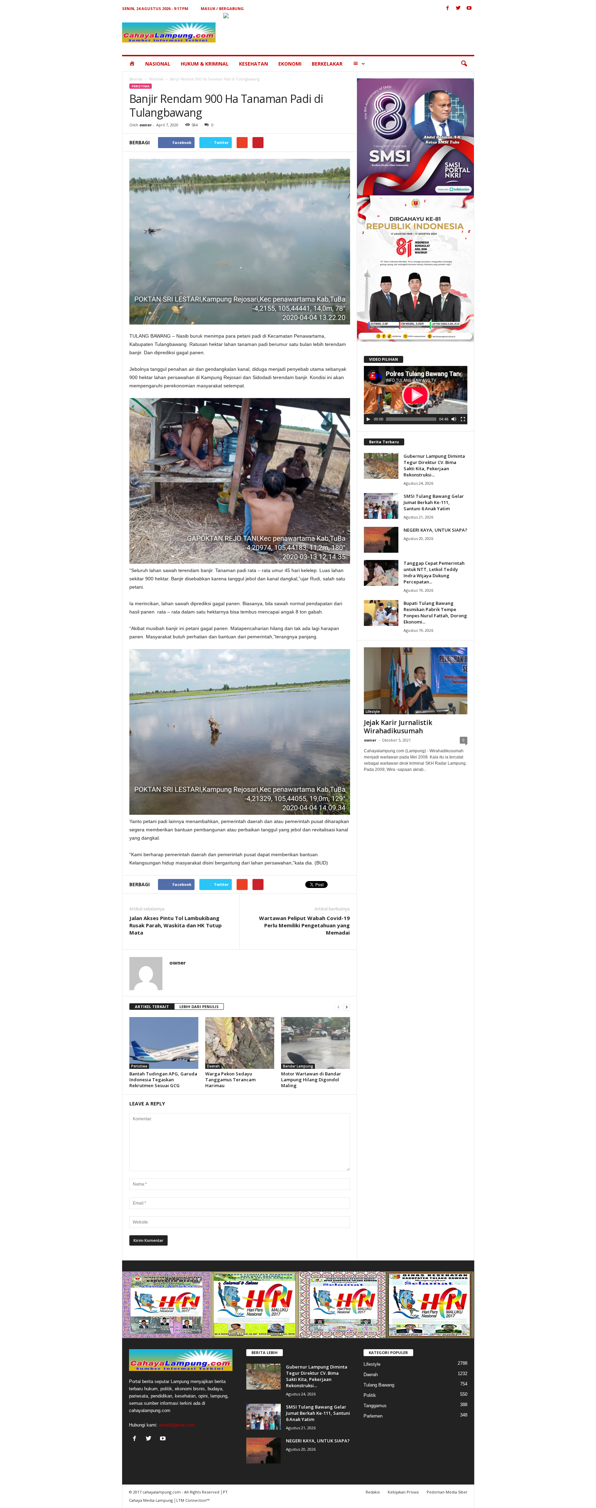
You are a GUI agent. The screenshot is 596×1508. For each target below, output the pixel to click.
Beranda (135, 79)
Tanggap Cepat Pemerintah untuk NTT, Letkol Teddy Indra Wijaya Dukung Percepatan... (434, 572)
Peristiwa (156, 79)
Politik (370, 1395)
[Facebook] (448, 8)
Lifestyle (373, 711)
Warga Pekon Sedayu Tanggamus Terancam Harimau (230, 1080)
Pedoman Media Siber (447, 1492)
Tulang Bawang (379, 1385)
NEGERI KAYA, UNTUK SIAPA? (435, 530)
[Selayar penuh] (463, 419)
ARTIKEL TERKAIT (152, 1006)
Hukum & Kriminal (205, 63)
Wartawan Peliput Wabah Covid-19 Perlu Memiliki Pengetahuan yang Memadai (304, 925)
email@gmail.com (177, 1425)
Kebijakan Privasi (403, 1492)
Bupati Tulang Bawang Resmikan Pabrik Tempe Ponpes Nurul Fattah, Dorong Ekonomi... (435, 612)
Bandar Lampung (298, 1066)
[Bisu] (454, 419)
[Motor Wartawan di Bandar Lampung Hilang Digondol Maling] (315, 1043)
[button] (463, 63)
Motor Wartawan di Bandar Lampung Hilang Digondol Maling (311, 1080)
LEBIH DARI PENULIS (199, 1006)
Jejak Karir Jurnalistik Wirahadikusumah (398, 726)
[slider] (411, 419)
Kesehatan (253, 63)
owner (145, 124)
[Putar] (368, 419)
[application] (415, 395)
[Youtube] (469, 8)
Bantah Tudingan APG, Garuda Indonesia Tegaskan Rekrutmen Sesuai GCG (163, 1080)
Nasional (157, 63)
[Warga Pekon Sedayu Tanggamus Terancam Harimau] (239, 1043)
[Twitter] (458, 8)
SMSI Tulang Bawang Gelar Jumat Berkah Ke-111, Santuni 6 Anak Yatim (434, 502)
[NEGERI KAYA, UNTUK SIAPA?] (381, 540)
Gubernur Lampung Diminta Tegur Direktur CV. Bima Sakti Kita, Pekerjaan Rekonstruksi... (434, 465)
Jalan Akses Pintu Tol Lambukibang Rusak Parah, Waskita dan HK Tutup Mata (175, 925)
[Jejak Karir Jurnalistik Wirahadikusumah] (415, 680)
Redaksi (373, 1492)
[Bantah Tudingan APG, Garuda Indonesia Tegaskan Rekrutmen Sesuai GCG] (163, 1043)
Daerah (213, 1066)
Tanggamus (375, 1405)
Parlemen (373, 1416)
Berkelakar (327, 63)
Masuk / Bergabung (222, 8)
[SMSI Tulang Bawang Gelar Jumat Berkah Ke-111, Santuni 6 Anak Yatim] (381, 506)
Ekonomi (289, 63)
